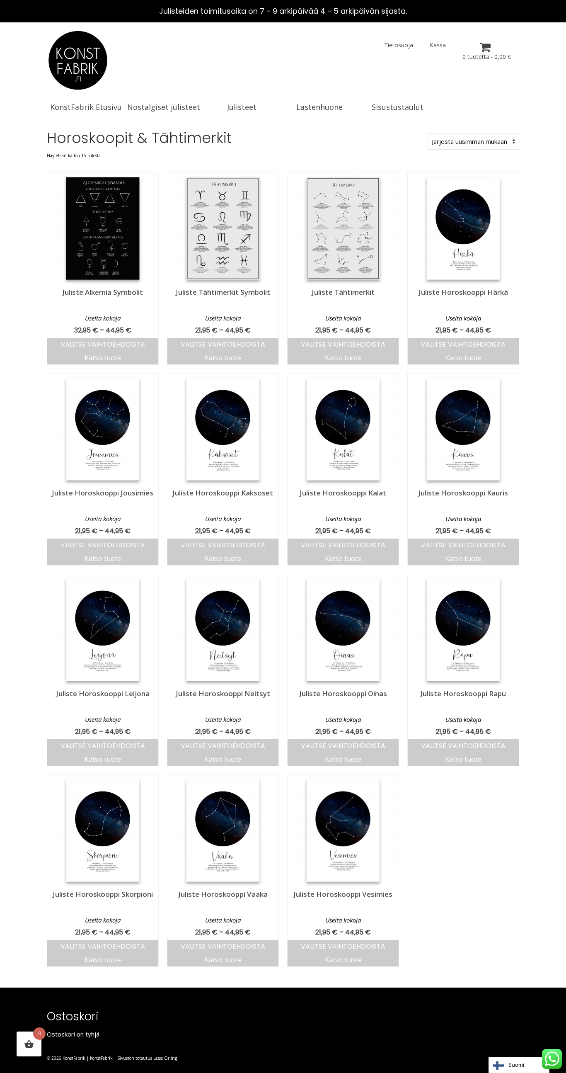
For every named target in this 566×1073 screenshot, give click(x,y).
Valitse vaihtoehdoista (102, 344)
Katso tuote (103, 357)
